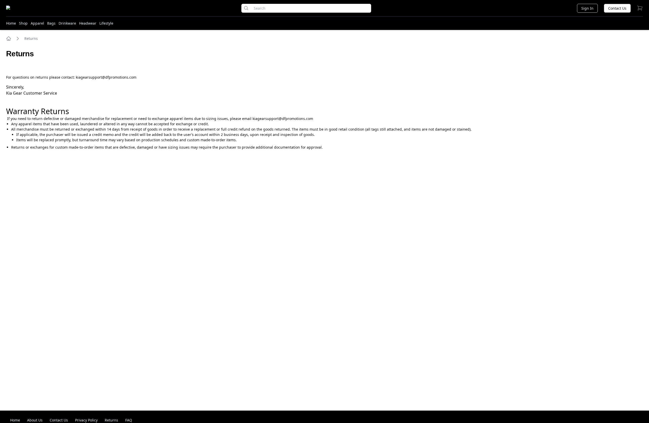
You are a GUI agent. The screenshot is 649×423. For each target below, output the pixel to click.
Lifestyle (106, 23)
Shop (23, 23)
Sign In (587, 8)
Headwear (87, 23)
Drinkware (67, 23)
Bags (51, 23)
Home (11, 23)
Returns (31, 38)
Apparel (37, 23)
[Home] (8, 38)
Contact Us (617, 8)
